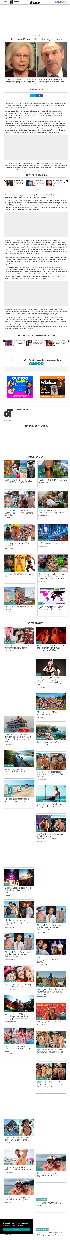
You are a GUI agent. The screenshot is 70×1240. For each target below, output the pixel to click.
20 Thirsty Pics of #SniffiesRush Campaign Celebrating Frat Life (51, 511)
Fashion (7, 571)
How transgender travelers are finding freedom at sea (49, 805)
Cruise (39, 642)
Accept (16, 1229)
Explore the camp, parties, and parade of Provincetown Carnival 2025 (18, 1048)
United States (42, 986)
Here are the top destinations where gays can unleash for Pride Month (50, 774)
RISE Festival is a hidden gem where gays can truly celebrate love (17, 922)
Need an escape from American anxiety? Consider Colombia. (18, 1138)
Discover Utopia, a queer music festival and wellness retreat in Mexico (18, 890)
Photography (10, 507)
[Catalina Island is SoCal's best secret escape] (51, 731)
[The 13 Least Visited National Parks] (53, 469)
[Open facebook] (59, 2)
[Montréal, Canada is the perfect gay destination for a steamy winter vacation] (19, 941)
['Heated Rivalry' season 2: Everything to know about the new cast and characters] (29, 343)
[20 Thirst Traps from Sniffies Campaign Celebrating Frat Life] (53, 499)
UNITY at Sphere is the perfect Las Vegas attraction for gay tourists (49, 959)
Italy (6, 1011)
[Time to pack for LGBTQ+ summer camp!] (51, 701)
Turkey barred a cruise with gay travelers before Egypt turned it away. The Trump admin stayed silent (18, 738)
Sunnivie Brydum (37, 88)
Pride (39, 769)
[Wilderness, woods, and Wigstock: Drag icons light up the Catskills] (19, 1216)
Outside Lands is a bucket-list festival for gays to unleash (17, 646)
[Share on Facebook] (39, 95)
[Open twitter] (62, 2)
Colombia (8, 1134)
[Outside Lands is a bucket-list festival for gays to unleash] (19, 635)
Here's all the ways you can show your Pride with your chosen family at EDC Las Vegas (50, 836)
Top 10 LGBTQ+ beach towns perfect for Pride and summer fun (18, 1168)
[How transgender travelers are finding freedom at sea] (51, 793)
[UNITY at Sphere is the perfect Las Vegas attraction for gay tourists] (51, 947)
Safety (40, 604)
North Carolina (43, 1229)
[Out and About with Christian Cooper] (51, 1192)
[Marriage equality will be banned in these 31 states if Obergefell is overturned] (51, 979)
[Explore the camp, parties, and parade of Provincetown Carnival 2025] (19, 1036)
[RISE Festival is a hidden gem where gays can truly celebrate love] (19, 909)
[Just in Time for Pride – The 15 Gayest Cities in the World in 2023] (19, 469)
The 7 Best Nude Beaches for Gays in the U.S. (19, 608)
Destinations (10, 642)
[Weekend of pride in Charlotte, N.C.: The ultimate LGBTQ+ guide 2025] (51, 1222)
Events (40, 507)
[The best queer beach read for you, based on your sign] (19, 788)
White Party (9, 540)
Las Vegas (40, 831)
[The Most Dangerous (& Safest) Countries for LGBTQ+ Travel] (53, 596)
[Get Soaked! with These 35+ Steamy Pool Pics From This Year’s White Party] (19, 500)
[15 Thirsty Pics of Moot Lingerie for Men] (19, 563)
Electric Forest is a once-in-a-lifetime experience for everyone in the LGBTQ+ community (50, 1084)
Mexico (7, 885)
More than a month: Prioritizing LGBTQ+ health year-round (18, 985)
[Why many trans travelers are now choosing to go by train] (19, 758)
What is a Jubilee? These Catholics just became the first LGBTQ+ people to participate (17, 1016)
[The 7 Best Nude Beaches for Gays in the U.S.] (19, 596)
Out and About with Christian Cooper (49, 1204)
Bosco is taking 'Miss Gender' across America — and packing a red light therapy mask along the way (50, 681)
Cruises (7, 1194)
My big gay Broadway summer (49, 1021)
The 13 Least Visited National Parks (52, 480)
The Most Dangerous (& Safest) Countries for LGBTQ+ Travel (51, 608)
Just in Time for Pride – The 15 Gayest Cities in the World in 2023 (18, 481)
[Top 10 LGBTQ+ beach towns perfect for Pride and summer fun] (19, 1157)
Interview (40, 1200)
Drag (38, 674)
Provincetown (43, 571)
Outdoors (42, 477)
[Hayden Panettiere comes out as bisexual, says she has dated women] (49, 183)
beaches (8, 796)
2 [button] (36, 189)
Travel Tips (9, 477)
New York (40, 1018)
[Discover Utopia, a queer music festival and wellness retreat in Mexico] (19, 877)
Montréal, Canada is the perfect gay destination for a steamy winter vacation (18, 954)
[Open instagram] (64, 2)
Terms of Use (21, 1225)
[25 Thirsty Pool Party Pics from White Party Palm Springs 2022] (19, 532)
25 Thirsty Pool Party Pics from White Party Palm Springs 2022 (17, 544)
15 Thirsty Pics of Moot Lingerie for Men (19, 575)
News (7, 731)
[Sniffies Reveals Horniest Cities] (53, 532)
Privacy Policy (9, 1225)
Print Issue (9, 766)
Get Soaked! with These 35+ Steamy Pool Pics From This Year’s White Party (19, 512)
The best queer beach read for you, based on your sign (17, 800)
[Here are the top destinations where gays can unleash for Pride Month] (51, 761)
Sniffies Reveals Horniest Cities (50, 543)
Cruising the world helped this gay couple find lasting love (17, 1198)
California (41, 1046)
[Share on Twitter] (33, 95)
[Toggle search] (56, 2)
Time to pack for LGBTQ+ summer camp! (47, 713)
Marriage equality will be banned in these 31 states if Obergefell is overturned (50, 991)
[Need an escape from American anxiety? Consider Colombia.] (19, 1127)
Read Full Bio (7, 420)
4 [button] (38, 189)
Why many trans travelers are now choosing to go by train (17, 770)
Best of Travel (43, 540)
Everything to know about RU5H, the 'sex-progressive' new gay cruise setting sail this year (50, 647)
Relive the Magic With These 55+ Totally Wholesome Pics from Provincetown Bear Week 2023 (51, 576)
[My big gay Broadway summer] (51, 1011)
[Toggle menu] (5, 2)
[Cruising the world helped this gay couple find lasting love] (19, 1187)
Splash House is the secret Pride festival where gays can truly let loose (50, 1051)
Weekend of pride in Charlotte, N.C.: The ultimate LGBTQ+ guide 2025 (50, 1235)
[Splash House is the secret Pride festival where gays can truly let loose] (51, 1039)
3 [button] (37, 189)
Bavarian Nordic (11, 981)
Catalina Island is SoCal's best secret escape (49, 743)
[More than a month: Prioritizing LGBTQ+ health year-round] (19, 974)
